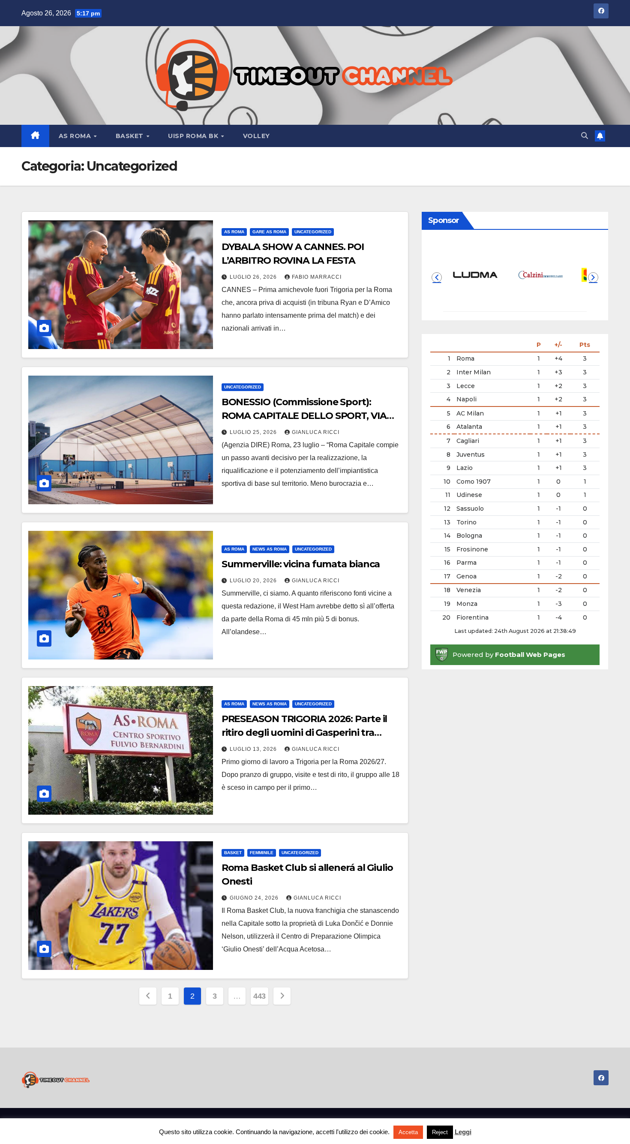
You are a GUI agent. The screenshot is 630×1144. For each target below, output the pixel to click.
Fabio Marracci (317, 277)
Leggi (463, 1131)
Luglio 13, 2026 (254, 749)
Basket (131, 136)
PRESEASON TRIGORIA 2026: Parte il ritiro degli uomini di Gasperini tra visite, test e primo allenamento (304, 732)
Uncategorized (312, 231)
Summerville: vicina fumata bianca (301, 564)
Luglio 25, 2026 (254, 432)
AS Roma (76, 136)
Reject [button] (440, 1132)
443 (259, 996)
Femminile (261, 852)
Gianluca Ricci (315, 432)
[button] (584, 135)
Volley (256, 136)
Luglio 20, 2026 (254, 581)
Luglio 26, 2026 (254, 277)
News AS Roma (269, 549)
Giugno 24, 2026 (255, 898)
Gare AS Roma (269, 231)
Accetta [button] (408, 1132)
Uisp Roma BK (194, 136)
